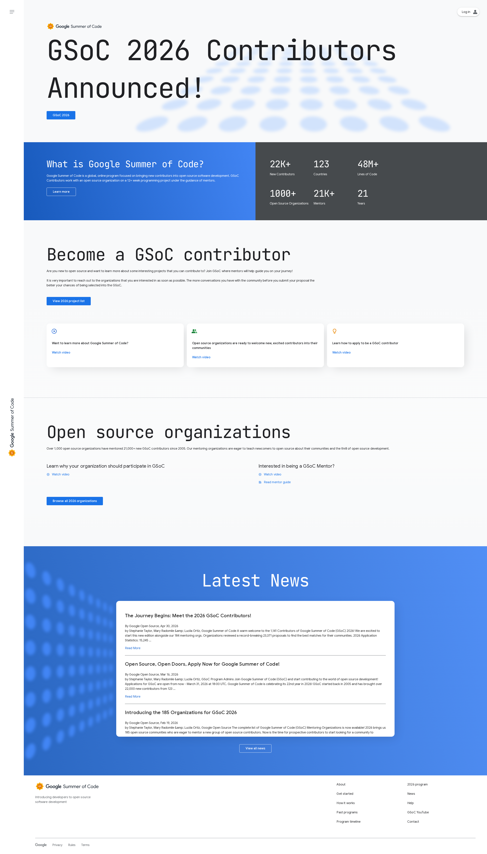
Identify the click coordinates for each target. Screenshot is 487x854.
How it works (346, 803)
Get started (345, 794)
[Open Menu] (12, 12)
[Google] (41, 845)
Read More (132, 648)
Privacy (57, 845)
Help (410, 803)
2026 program (417, 784)
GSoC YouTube (418, 812)
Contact (413, 822)
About (341, 784)
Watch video (61, 352)
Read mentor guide (275, 482)
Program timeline (348, 822)
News (411, 794)
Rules (72, 845)
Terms (85, 845)
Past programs (347, 812)
